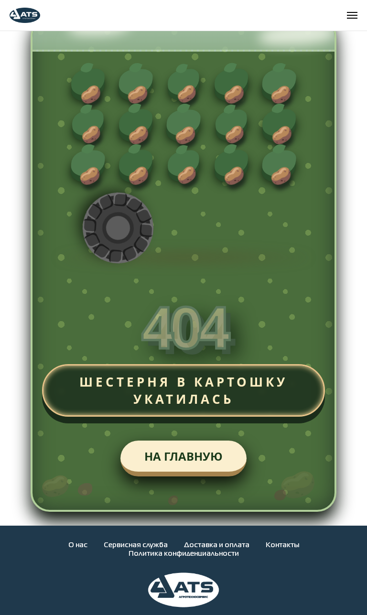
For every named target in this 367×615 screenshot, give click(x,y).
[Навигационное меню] (352, 15)
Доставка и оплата (216, 545)
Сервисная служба (136, 545)
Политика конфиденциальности (184, 554)
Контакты (282, 545)
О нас (77, 545)
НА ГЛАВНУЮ (183, 456)
